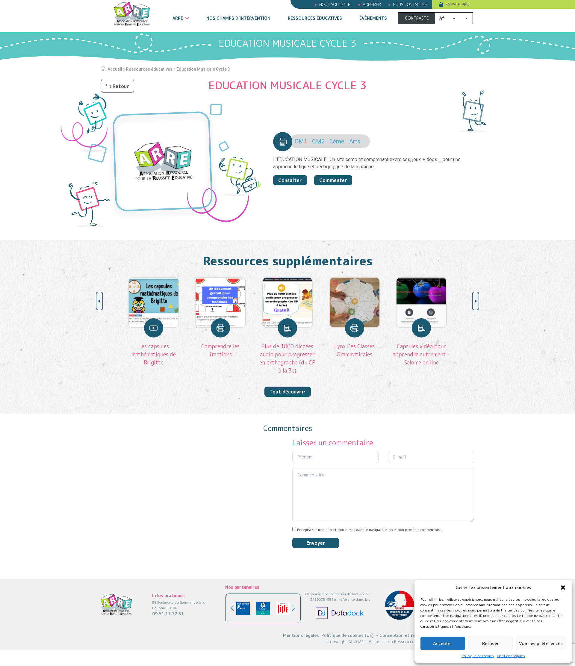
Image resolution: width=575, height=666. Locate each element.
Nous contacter (410, 4)
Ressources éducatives (315, 18)
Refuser (490, 643)
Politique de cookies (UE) (347, 635)
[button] (563, 588)
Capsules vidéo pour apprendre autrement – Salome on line (421, 354)
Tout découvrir (288, 391)
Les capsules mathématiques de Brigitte (153, 354)
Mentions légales (511, 655)
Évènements (373, 18)
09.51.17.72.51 (168, 614)
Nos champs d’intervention (238, 18)
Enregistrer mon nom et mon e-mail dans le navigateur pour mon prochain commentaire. (369, 529)
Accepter (443, 643)
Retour (121, 86)
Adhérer (372, 4)
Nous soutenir (335, 4)
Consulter (290, 180)
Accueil (115, 69)
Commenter (333, 180)
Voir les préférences (541, 643)
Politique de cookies (478, 655)
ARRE (177, 18)
